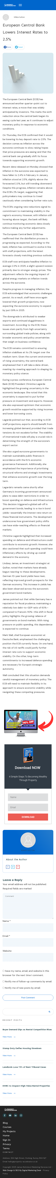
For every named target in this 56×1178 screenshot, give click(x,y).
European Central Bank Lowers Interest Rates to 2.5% (25, 32)
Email (6, 936)
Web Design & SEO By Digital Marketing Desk (22, 1170)
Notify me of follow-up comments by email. (28, 981)
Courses (7, 1127)
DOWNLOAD (28, 817)
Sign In (6, 1140)
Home (6, 1135)
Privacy (7, 1144)
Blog (5, 1122)
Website (7, 950)
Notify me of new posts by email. (23, 987)
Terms (6, 1148)
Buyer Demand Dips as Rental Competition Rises (28, 1033)
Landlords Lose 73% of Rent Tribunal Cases (28, 1071)
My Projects (9, 1131)
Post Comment (28, 997)
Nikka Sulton (28, 850)
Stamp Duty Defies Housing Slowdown (28, 1052)
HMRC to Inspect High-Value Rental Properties (28, 1090)
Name (7, 921)
